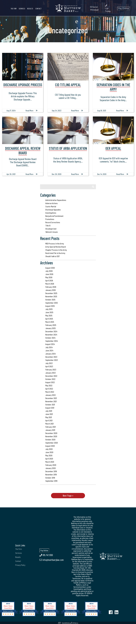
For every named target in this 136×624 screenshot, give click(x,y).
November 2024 (51, 334)
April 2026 (49, 280)
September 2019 (51, 481)
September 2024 (51, 341)
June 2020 (49, 452)
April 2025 (49, 318)
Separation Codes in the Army (113, 86)
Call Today (108, 9)
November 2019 (51, 474)
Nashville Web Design (66, 623)
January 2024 (50, 353)
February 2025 (50, 325)
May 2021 (48, 417)
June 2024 (49, 350)
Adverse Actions (51, 203)
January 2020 (50, 468)
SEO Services (75, 623)
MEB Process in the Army (54, 243)
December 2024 (51, 331)
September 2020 (51, 442)
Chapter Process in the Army (56, 250)
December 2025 (51, 293)
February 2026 (50, 287)
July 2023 (49, 363)
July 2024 (49, 347)
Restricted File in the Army (55, 253)
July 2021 (48, 411)
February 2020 (50, 465)
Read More (29, 110)
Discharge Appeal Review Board (22, 150)
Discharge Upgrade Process (22, 84)
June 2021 (49, 414)
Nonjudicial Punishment (54, 216)
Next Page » (68, 495)
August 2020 (50, 446)
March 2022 (49, 392)
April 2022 (49, 388)
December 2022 (51, 376)
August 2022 (50, 382)
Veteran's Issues (51, 232)
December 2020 (51, 433)
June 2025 (49, 312)
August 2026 (50, 267)
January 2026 (50, 290)
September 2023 (51, 360)
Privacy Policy (20, 565)
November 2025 (51, 296)
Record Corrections (52, 222)
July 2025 (49, 309)
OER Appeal (113, 148)
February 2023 (50, 369)
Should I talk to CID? (52, 256)
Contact (38, 8)
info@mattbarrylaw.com (52, 559)
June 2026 (49, 274)
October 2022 (50, 379)
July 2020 (49, 449)
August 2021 (49, 407)
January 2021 (50, 430)
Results (30, 8)
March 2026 (49, 283)
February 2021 (50, 426)
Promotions (49, 219)
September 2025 (51, 302)
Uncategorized (50, 228)
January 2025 (50, 328)
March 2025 (49, 322)
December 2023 (51, 357)
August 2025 (50, 306)
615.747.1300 (47, 555)
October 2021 (50, 404)
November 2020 (51, 436)
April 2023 (49, 366)
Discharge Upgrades (53, 209)
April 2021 (48, 420)
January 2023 (50, 372)
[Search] (93, 186)
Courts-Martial (50, 206)
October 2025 (50, 299)
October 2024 (50, 337)
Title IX (47, 225)
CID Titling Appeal (68, 84)
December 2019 (51, 471)
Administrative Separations (55, 200)
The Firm (13, 8)
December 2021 (51, 398)
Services (22, 8)
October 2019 (50, 477)
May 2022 (48, 385)
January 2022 (50, 395)
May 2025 (48, 315)
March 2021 (49, 423)
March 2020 (49, 461)
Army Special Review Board (55, 246)
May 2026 (48, 277)
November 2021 (51, 401)
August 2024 (50, 344)
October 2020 (50, 439)
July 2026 (49, 271)
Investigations (50, 212)
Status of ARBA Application (68, 148)
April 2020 (49, 458)
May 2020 (48, 455)
